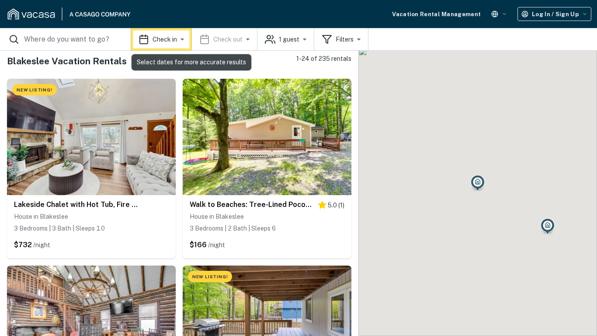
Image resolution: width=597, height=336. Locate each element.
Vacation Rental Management (436, 14)
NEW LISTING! (34, 89)
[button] (194, 39)
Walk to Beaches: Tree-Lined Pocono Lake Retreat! (252, 204)
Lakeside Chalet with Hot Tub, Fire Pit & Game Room (76, 204)
